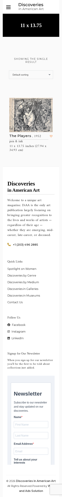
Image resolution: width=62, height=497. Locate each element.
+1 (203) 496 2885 (25, 244)
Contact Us (15, 302)
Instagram (18, 331)
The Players (25, 136)
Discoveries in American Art (36, 481)
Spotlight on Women (21, 269)
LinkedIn (17, 338)
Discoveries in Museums (23, 295)
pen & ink (16, 141)
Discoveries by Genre (21, 275)
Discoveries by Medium (23, 282)
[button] (51, 136)
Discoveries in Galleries (22, 289)
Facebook (18, 325)
